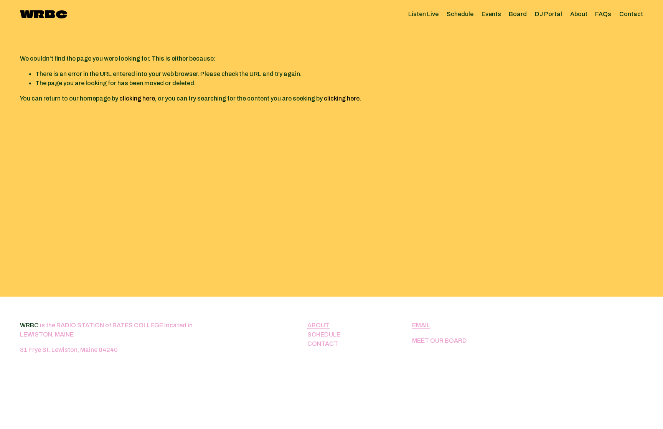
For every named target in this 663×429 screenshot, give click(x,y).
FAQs (603, 14)
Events (491, 14)
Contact (631, 14)
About (578, 14)
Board (518, 14)
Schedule (460, 14)
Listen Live (423, 14)
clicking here (137, 98)
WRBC (44, 14)
